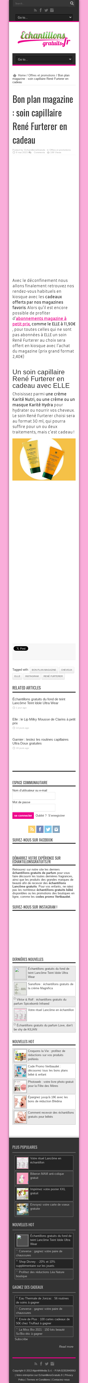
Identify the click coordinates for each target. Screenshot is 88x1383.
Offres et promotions (41, 75)
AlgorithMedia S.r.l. (42, 1370)
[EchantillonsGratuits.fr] (44, 46)
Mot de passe (21, 802)
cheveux (66, 670)
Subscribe (21, 1339)
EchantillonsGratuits (34, 150)
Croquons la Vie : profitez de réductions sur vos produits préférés (46, 1055)
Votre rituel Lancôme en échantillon (51, 1010)
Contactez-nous (61, 1379)
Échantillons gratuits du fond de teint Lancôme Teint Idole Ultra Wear (38, 701)
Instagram (32, 676)
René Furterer (53, 676)
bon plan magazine (44, 670)
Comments (39, 152)
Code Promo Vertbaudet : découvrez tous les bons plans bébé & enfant (48, 1070)
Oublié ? (41, 815)
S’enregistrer (56, 815)
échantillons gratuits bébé (55, 890)
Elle (17, 676)
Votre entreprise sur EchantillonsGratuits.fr (39, 1375)
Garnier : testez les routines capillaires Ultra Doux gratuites (40, 741)
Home (22, 75)
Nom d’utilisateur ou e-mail (29, 790)
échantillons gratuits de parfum (34, 873)
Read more (66, 1346)
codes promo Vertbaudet (53, 896)
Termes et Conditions (38, 1379)
